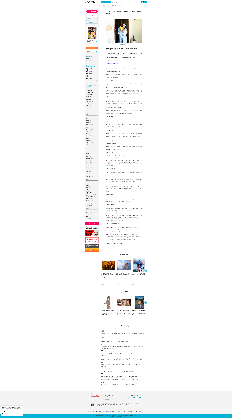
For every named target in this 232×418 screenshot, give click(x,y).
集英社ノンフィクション (116, 341)
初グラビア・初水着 (91, 212)
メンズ (88, 214)
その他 (88, 218)
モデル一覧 (95, 80)
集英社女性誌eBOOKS (105, 341)
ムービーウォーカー (131, 335)
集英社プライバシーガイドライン (99, 411)
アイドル (89, 183)
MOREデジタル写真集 (131, 339)
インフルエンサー (90, 196)
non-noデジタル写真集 (140, 339)
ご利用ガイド (90, 20)
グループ (89, 173)
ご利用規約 (90, 411)
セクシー (89, 162)
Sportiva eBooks (89, 94)
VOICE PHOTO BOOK (90, 101)
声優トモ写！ (88, 105)
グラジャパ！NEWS (91, 51)
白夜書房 (121, 335)
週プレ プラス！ (90, 48)
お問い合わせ (135, 411)
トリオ (88, 171)
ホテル (88, 174)
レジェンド (89, 200)
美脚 (88, 136)
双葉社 (125, 335)
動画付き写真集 (89, 99)
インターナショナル (130, 359)
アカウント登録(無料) (92, 11)
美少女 (88, 153)
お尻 (88, 133)
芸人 (121, 379)
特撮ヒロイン (89, 198)
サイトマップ (141, 411)
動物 (88, 216)
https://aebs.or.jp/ (99, 405)
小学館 (143, 333)
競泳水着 (89, 120)
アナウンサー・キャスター (91, 195)
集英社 (135, 333)
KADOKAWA (114, 333)
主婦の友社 (139, 333)
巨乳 (88, 131)
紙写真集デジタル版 (89, 96)
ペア (88, 169)
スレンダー (89, 129)
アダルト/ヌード (89, 205)
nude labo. (88, 108)
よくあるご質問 (90, 22)
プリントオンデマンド (90, 103)
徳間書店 (111, 335)
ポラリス (87, 107)
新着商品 (87, 58)
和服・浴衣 (89, 124)
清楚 (88, 164)
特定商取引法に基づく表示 (111, 411)
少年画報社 (103, 335)
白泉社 (118, 335)
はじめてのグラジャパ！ (92, 18)
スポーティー (89, 144)
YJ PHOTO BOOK (89, 90)
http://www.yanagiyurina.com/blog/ (113, 240)
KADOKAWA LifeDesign (122, 333)
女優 (88, 185)
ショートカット (90, 135)
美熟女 (88, 156)
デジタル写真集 (90, 44)
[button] (146, 270)
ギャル (88, 147)
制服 (88, 118)
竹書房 (107, 335)
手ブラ (104, 384)
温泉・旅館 (89, 176)
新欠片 (114, 335)
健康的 (88, 140)
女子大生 (89, 191)
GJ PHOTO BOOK (89, 92)
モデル (88, 187)
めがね (88, 122)
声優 (88, 189)
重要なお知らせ (92, 223)
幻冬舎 (132, 333)
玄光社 (129, 333)
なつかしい (89, 158)
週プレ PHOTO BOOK (90, 88)
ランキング (88, 60)
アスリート (89, 203)
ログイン (92, 15)
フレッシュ (89, 142)
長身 (88, 138)
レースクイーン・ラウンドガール (91, 193)
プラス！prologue (113, 346)
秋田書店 (103, 333)
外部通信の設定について (121, 411)
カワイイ (89, 160)
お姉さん (111, 364)
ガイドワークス (108, 333)
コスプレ (104, 353)
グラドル (89, 182)
